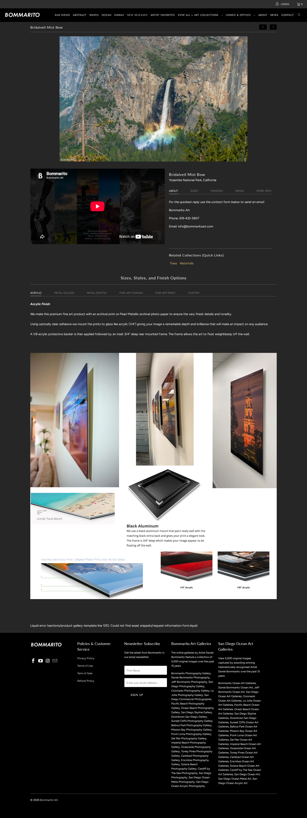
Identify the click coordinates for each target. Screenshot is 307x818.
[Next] (273, 27)
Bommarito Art (49, 800)
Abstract (79, 15)
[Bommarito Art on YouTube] (41, 661)
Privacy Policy (85, 658)
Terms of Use (85, 665)
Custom (193, 292)
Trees (173, 263)
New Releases (137, 15)
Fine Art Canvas (131, 292)
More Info (263, 190)
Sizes (194, 190)
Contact (287, 15)
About (262, 15)
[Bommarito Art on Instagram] (48, 661)
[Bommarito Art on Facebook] (33, 661)
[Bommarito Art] (26, 14)
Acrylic (36, 292)
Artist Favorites (163, 15)
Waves (94, 15)
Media (239, 190)
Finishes (217, 190)
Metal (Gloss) (64, 292)
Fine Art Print (165, 292)
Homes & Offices (238, 15)
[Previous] (263, 27)
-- (222, 15)
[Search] (299, 15)
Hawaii (119, 15)
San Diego (62, 15)
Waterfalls (187, 263)
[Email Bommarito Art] (55, 661)
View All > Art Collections (198, 15)
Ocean (106, 15)
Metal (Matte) (97, 292)
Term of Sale (84, 673)
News (274, 15)
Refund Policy (85, 680)
